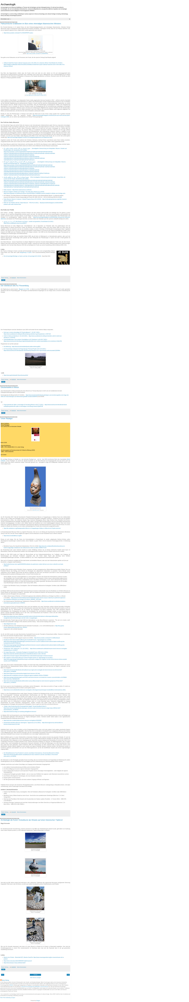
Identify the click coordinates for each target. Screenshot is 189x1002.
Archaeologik (8, 4)
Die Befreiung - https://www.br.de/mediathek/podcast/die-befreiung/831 (22, 346)
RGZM (11, 985)
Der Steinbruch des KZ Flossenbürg (15, 286)
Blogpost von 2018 (24, 289)
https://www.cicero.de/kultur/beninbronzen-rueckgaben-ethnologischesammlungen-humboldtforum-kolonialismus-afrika (35, 690)
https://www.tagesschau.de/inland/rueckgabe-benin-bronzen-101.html (22, 673)
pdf (60, 197)
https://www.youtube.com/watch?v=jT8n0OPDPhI (37, 53)
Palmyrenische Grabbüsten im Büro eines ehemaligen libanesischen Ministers (31, 24)
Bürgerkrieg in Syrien (26, 252)
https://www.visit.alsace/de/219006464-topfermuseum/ (18, 960)
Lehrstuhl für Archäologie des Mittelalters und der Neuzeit (34, 986)
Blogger (38, 1000)
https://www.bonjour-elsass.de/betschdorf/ (14, 962)
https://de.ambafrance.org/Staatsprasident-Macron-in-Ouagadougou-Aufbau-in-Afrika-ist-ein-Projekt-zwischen (32, 528)
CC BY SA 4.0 (38, 93)
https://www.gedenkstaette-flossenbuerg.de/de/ (16, 375)
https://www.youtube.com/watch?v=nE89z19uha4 (47, 637)
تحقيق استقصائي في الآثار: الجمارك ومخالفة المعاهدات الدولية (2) (19, 161)
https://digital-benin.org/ (10, 623)
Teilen (3, 280)
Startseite (35, 974)
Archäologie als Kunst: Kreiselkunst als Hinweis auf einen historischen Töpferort (32, 820)
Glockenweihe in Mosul (10, 387)
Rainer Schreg (5, 980)
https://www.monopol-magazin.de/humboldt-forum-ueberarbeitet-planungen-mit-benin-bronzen (28, 655)
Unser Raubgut (6, 418)
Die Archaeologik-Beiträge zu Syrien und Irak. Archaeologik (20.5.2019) (22, 256)
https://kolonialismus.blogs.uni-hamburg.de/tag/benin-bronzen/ (20, 711)
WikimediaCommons (36, 510)
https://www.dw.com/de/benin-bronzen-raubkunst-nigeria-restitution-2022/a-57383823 (26, 675)
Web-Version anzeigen (35, 977)
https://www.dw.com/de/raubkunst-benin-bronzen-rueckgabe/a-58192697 (23, 720)
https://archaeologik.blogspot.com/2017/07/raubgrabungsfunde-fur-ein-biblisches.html (29, 137)
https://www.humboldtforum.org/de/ (13, 535)
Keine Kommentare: (21, 277)
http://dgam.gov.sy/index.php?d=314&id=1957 (36, 95)
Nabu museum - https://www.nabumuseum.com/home (18, 189)
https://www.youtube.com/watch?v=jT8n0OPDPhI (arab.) (18, 32)
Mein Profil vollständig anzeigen (7, 997)
